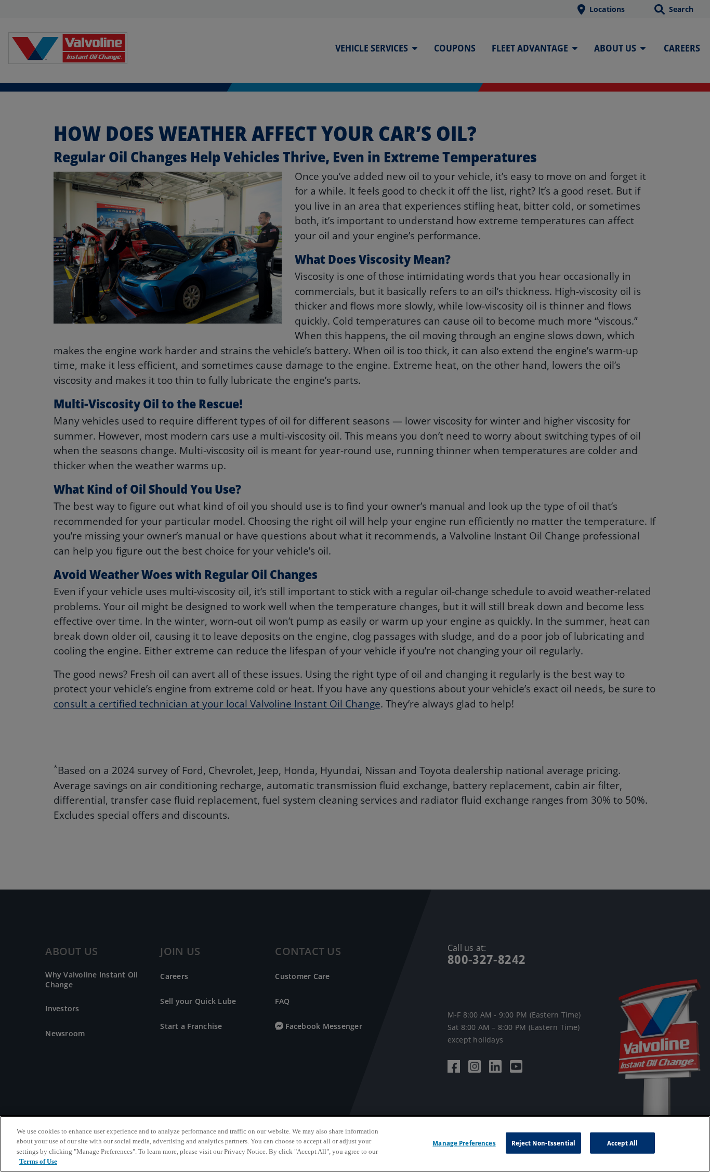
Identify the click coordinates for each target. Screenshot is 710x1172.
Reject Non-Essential (543, 1143)
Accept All (622, 1143)
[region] (355, 1144)
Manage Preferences (463, 1143)
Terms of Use (38, 1161)
